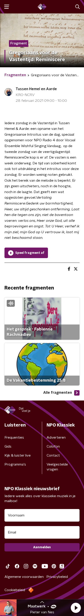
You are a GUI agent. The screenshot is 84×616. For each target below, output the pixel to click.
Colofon (53, 446)
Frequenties (14, 437)
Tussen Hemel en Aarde (36, 89)
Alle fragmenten (57, 392)
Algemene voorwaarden (24, 577)
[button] (76, 608)
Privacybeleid (57, 577)
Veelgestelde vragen (57, 467)
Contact (53, 455)
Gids (7, 446)
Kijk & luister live (17, 455)
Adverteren (56, 437)
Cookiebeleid (14, 590)
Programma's (15, 464)
